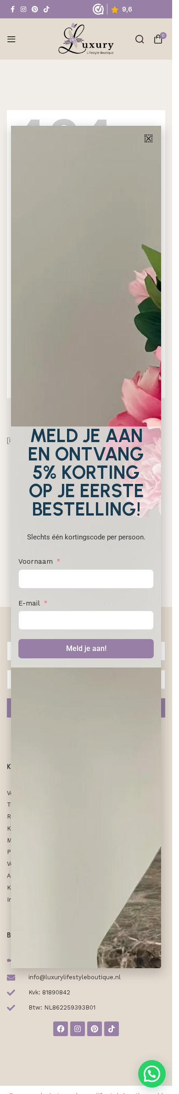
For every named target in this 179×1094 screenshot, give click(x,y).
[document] (86, 547)
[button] (148, 138)
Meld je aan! (86, 648)
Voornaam (35, 561)
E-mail (29, 603)
